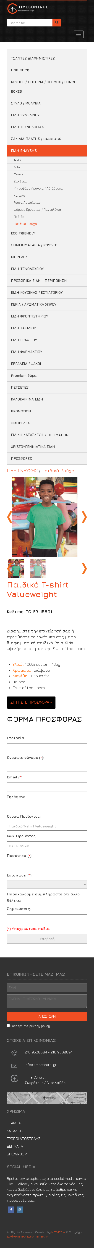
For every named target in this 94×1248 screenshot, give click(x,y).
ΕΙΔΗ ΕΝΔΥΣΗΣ (24, 151)
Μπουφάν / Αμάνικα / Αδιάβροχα (38, 188)
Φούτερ (19, 174)
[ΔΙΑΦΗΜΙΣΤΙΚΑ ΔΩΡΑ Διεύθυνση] (14, 1078)
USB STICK (20, 70)
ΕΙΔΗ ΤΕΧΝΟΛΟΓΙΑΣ (27, 127)
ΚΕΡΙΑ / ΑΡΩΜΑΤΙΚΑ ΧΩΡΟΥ (33, 304)
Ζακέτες (20, 181)
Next (83, 517)
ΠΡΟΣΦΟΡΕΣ (21, 458)
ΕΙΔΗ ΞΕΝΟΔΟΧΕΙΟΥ (27, 269)
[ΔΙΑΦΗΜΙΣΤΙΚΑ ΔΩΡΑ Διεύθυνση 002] (47, 1097)
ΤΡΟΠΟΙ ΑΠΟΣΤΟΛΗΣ (24, 1138)
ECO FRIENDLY (23, 233)
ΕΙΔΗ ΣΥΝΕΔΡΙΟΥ (25, 115)
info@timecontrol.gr (41, 1065)
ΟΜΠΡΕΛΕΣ (20, 423)
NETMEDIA (58, 1232)
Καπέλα (19, 195)
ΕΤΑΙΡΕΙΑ (14, 1123)
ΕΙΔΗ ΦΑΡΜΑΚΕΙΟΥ (26, 352)
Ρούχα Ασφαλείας (27, 202)
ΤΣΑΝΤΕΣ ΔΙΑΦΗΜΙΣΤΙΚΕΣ (33, 58)
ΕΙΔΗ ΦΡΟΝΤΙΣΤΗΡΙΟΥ (29, 316)
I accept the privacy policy (30, 1026)
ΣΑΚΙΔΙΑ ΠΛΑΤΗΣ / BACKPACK (36, 139)
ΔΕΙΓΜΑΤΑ (15, 1146)
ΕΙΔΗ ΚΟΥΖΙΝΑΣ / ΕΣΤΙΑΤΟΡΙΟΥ (37, 292)
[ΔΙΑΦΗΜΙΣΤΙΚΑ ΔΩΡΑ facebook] (11, 1209)
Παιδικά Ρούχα (25, 224)
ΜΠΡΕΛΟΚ (19, 257)
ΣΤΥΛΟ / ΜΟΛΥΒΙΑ (26, 103)
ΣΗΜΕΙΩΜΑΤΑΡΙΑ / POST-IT (34, 245)
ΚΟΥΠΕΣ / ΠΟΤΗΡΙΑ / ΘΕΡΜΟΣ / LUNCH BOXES (44, 86)
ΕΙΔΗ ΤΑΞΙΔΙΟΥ (23, 328)
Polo (17, 167)
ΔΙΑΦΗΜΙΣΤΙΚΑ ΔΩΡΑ (27, 8)
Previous (10, 517)
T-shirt (18, 160)
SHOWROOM (17, 1154)
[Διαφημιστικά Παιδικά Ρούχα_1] (47, 517)
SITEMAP (42, 1236)
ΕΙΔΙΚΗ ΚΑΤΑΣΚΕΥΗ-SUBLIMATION (40, 435)
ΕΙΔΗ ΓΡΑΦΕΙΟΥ (24, 340)
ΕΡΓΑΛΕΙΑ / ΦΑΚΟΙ (26, 364)
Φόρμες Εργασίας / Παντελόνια (37, 209)
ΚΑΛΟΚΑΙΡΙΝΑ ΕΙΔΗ (27, 399)
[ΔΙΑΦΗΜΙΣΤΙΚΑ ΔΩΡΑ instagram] (20, 1209)
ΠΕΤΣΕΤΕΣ (20, 387)
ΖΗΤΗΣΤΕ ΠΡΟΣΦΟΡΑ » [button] (31, 702)
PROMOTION (21, 411)
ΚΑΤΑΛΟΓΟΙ (16, 1131)
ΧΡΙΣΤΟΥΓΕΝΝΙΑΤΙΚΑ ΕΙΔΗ (33, 447)
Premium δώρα (24, 375)
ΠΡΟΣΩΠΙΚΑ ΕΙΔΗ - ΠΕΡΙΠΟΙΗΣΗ (39, 281)
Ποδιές (19, 216)
